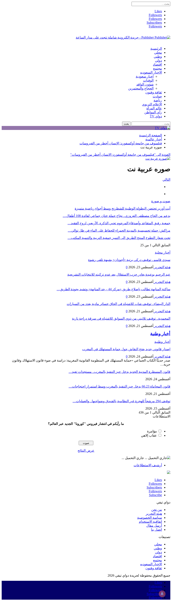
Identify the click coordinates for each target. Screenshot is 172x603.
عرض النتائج (86, 450)
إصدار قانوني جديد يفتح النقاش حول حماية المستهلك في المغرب (126, 349)
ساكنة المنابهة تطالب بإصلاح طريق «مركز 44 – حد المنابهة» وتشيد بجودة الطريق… (113, 289)
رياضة (158, 100)
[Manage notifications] (162, 593)
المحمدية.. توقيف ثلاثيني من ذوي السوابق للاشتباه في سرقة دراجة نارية (121, 318)
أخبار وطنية (162, 342)
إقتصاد (157, 64)
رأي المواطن (153, 112)
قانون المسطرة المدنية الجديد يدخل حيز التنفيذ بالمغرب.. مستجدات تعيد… (119, 371)
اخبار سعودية (145, 76)
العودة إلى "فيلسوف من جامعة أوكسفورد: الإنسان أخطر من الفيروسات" (120, 154)
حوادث (157, 96)
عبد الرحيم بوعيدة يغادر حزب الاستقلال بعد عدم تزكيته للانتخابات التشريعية (118, 274)
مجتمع (157, 68)
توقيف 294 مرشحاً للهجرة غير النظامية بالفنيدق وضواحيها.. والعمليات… (121, 401)
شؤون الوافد (145, 84)
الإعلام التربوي (152, 104)
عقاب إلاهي (149, 435)
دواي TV (156, 116)
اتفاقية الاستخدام (150, 521)
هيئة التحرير (154, 513)
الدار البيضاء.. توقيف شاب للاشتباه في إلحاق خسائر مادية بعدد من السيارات (118, 304)
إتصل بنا (156, 529)
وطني (158, 56)
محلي (158, 52)
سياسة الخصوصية (149, 517)
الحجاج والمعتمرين (141, 88)
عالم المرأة (154, 108)
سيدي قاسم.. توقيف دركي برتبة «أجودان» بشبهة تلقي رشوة (129, 260)
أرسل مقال (154, 525)
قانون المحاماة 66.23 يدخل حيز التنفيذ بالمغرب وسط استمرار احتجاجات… (119, 386)
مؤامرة (152, 431)
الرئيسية (156, 48)
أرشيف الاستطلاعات (148, 465)
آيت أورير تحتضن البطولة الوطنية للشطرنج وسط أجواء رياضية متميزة (122, 208)
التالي (166, 179)
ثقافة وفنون (153, 92)
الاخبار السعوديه (151, 72)
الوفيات (148, 80)
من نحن (156, 509)
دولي (158, 60)
